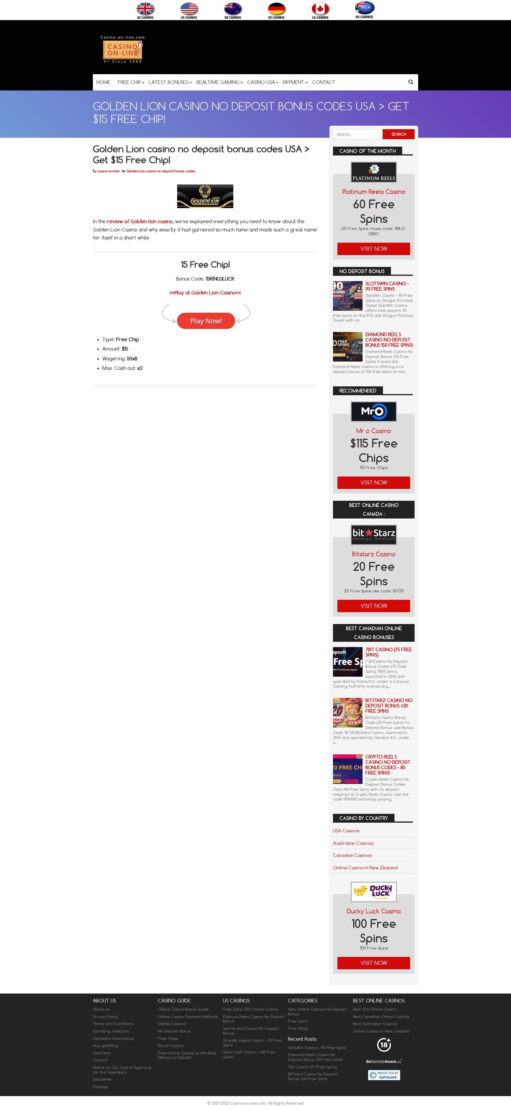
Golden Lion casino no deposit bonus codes (161, 171)
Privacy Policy (105, 1016)
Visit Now (373, 248)
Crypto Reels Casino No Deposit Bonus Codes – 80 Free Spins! (388, 765)
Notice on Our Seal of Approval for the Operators (122, 1070)
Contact (100, 1060)
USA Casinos (346, 831)
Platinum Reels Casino (373, 191)
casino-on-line (108, 171)
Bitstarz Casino (374, 554)
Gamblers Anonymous (113, 1038)
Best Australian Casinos (375, 1024)
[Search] (410, 81)
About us (101, 1009)
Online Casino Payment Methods (188, 1016)
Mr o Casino (373, 431)
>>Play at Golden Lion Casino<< (205, 293)
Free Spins (298, 1021)
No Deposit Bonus (174, 1031)
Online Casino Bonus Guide (183, 1009)
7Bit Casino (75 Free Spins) (389, 652)
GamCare (102, 1053)
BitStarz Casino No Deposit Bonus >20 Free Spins (389, 706)
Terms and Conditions (113, 1024)
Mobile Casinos (172, 1024)
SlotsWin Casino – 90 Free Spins (387, 286)
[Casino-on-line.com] (122, 62)
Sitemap (100, 1086)
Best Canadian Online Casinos (381, 1016)
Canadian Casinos (352, 855)
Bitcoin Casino (171, 1045)
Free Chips (168, 1038)
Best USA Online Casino (375, 1009)
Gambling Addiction (111, 1031)
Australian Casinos (353, 843)
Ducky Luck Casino (374, 911)
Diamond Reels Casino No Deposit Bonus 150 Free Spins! (389, 340)
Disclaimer (102, 1079)
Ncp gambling (105, 1045)
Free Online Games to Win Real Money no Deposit (187, 1055)
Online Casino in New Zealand (365, 868)
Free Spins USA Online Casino (250, 1009)
